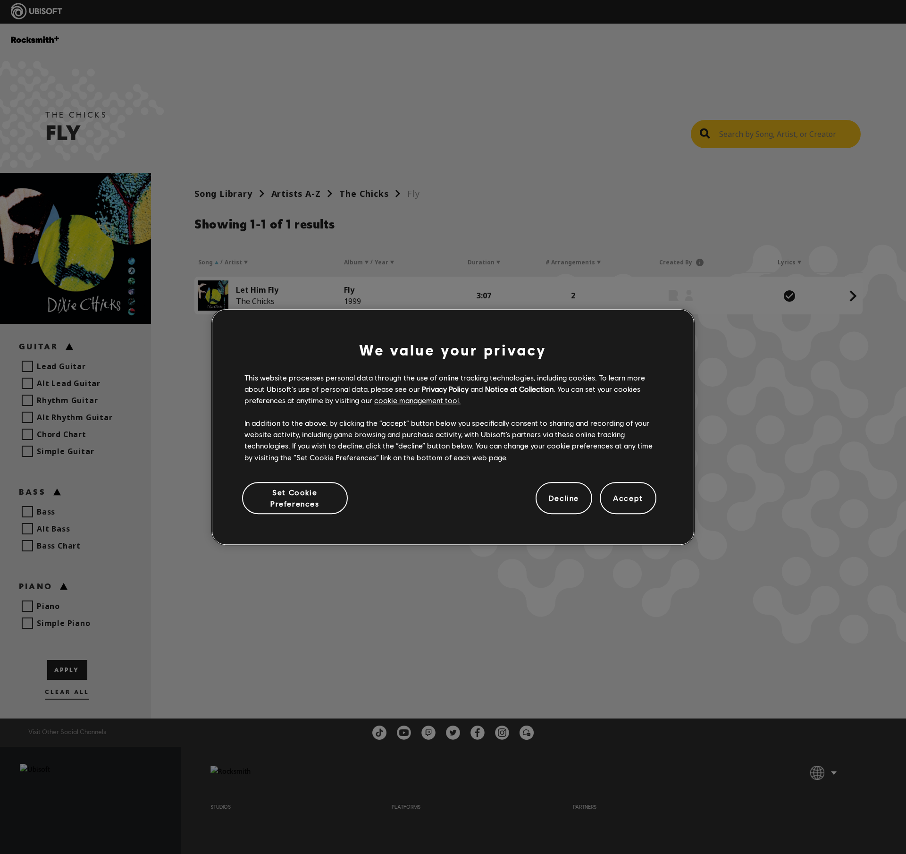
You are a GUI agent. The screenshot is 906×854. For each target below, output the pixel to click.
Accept (628, 497)
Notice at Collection (519, 388)
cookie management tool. (417, 400)
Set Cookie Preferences (294, 498)
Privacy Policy (445, 388)
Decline (564, 497)
